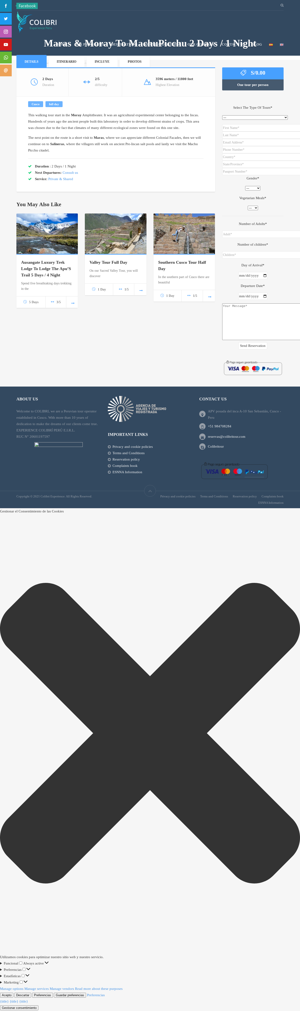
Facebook (27, 5)
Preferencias (42, 995)
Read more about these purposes (99, 989)
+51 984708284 (219, 426)
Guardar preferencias (70, 995)
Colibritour (216, 446)
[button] (150, 734)
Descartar (22, 995)
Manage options (11, 989)
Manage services (36, 989)
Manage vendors (62, 989)
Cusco (36, 104)
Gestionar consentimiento (19, 1008)
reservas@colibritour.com (226, 436)
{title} (4, 1001)
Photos (135, 61)
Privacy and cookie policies (132, 447)
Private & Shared (60, 179)
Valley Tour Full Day (108, 262)
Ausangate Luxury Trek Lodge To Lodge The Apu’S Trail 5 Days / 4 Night (46, 268)
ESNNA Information (127, 472)
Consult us (70, 172)
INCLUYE (102, 61)
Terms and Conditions (128, 453)
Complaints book (125, 466)
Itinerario (66, 61)
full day (54, 104)
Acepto (6, 995)
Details (31, 61)
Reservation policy (126, 459)
